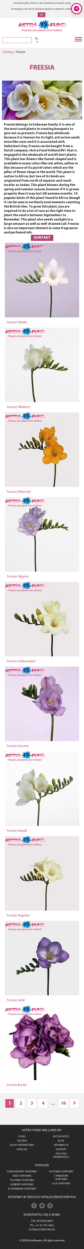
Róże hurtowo (22, 1176)
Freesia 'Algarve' (18, 576)
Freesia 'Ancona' (18, 746)
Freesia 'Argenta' (18, 915)
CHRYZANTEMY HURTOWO (22, 1172)
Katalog (8, 52)
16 (63, 1103)
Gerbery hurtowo (22, 1184)
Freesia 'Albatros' (18, 407)
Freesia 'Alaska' (17, 322)
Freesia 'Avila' (16, 1000)
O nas (22, 1136)
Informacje (61, 1145)
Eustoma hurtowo (61, 1172)
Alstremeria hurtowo (22, 1189)
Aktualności (61, 1136)
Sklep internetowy (22, 1145)
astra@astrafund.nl (42, 1230)
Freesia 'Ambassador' (21, 661)
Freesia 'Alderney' (19, 492)
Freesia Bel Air (17, 1085)
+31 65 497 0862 (44, 1225)
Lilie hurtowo (61, 1183)
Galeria (22, 1141)
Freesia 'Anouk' (17, 831)
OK (41, 15)
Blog (61, 1141)
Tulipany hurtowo (22, 1180)
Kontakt (42, 238)
